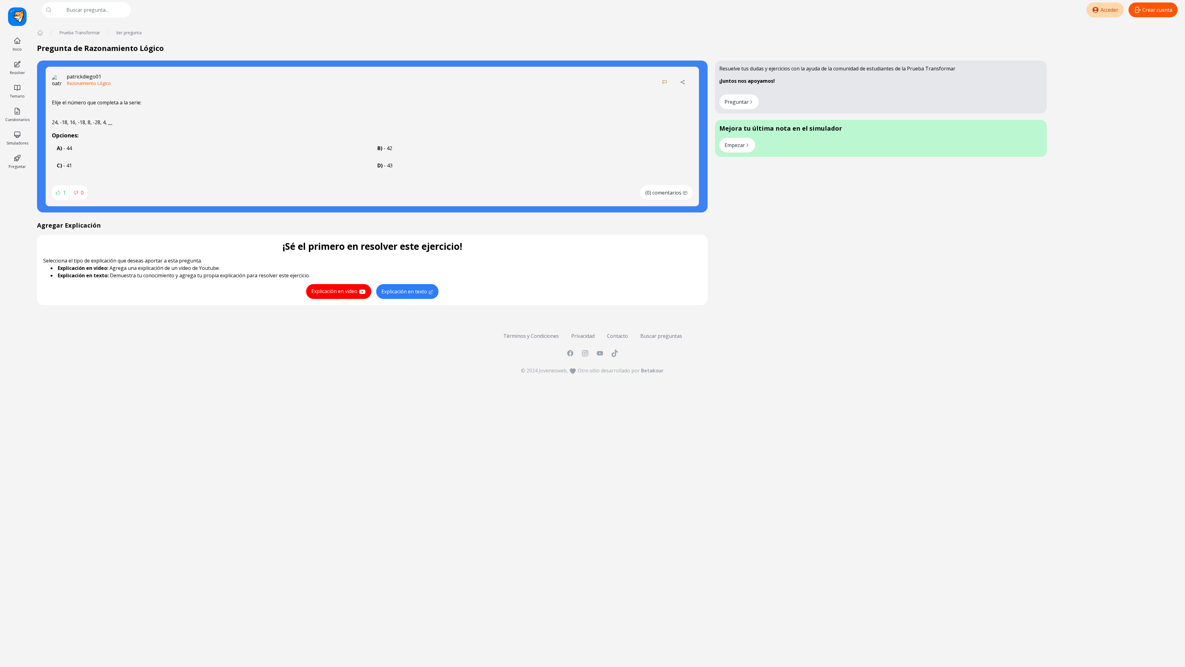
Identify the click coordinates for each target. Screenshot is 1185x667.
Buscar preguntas (661, 336)
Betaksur (652, 370)
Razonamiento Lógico (89, 83)
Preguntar (737, 102)
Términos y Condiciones (531, 336)
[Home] (40, 33)
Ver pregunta (129, 33)
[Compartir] (682, 82)
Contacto (617, 336)
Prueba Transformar (79, 33)
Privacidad (583, 336)
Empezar (735, 145)
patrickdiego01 (84, 76)
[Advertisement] (1116, 73)
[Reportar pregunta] (664, 82)
